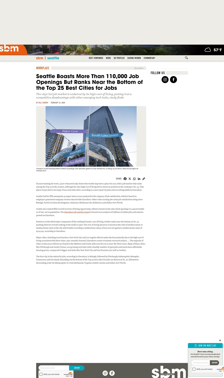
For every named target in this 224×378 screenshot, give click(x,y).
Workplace (42, 68)
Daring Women (134, 58)
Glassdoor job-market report (77, 212)
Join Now (77, 368)
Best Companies (96, 58)
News (108, 58)
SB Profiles (119, 58)
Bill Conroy (43, 102)
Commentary (149, 58)
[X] (129, 179)
